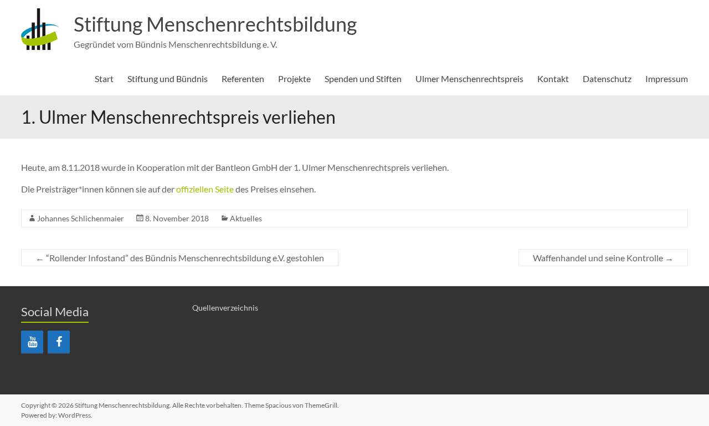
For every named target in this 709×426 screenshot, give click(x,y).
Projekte (294, 78)
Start (104, 78)
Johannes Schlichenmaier (80, 218)
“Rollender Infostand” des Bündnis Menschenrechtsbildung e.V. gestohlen (179, 257)
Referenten (243, 78)
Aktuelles (246, 218)
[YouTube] (32, 342)
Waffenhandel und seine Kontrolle (603, 257)
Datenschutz (607, 78)
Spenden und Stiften (363, 78)
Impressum (666, 78)
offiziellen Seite (205, 189)
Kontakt (553, 78)
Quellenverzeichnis (225, 307)
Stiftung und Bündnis (167, 78)
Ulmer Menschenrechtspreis (469, 78)
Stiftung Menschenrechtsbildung (215, 24)
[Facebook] (59, 342)
